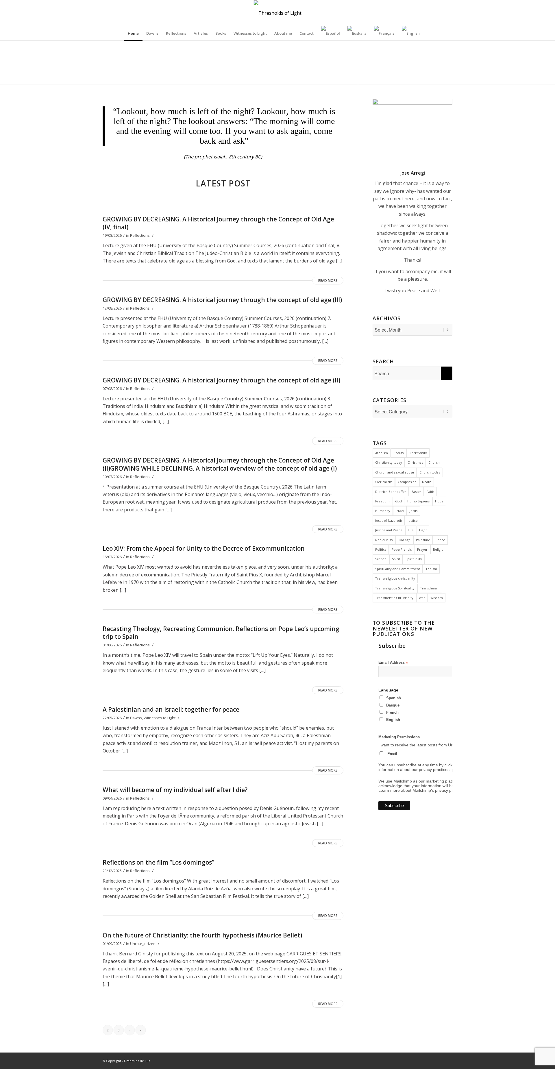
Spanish (393, 698)
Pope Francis (402, 549)
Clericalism (383, 482)
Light (423, 530)
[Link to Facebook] (448, 13)
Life (411, 530)
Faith (430, 491)
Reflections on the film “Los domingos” (158, 862)
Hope (439, 501)
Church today (429, 472)
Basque (392, 705)
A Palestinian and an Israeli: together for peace (171, 709)
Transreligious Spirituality (395, 588)
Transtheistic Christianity (394, 597)
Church (434, 462)
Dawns (136, 717)
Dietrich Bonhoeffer (390, 491)
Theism (431, 569)
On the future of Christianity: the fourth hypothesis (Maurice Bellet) (202, 935)
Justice (413, 520)
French (392, 712)
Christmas (415, 462)
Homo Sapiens (418, 501)
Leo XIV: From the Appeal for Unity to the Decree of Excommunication (204, 548)
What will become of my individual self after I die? (175, 790)
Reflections (140, 235)
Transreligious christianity (395, 578)
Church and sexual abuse (394, 472)
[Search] (427, 33)
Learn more (389, 790)
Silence (380, 559)
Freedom (382, 501)
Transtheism (429, 588)
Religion (439, 549)
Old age (404, 540)
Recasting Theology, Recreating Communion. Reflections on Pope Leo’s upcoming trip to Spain (221, 633)
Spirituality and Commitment (397, 569)
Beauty (398, 453)
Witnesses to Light (159, 717)
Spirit (396, 559)
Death (426, 482)
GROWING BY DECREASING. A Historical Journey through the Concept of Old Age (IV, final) (218, 223)
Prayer (422, 549)
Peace (440, 540)
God (398, 501)
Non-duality (384, 540)
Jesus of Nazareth (388, 520)
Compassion (407, 482)
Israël (400, 510)
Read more (327, 280)
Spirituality (414, 559)
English (393, 719)
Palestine (423, 540)
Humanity (382, 510)
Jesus (413, 510)
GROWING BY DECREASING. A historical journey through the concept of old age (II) (221, 380)
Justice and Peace (388, 530)
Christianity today (388, 462)
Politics (380, 549)
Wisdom (436, 597)
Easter (416, 491)
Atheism (381, 453)
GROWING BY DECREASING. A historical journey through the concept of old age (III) (222, 300)
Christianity (418, 453)
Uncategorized (143, 943)
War (422, 597)
